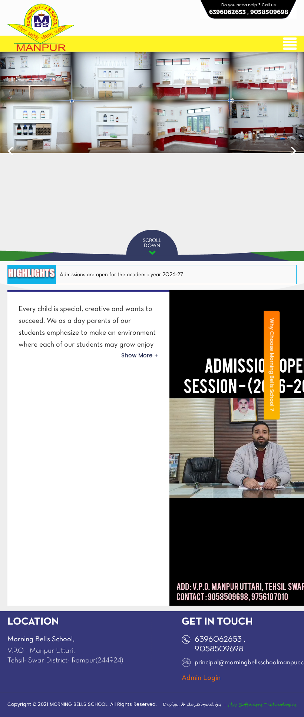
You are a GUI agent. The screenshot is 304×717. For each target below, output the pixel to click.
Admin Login (201, 678)
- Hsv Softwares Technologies (259, 704)
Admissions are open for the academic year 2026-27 (121, 274)
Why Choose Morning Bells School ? (272, 365)
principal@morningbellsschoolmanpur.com (231, 662)
